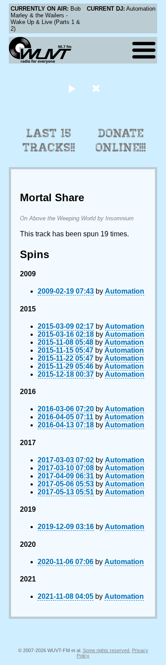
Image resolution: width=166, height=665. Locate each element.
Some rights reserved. (107, 650)
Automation (124, 291)
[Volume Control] (97, 88)
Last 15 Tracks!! (49, 140)
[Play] (72, 88)
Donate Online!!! (121, 140)
